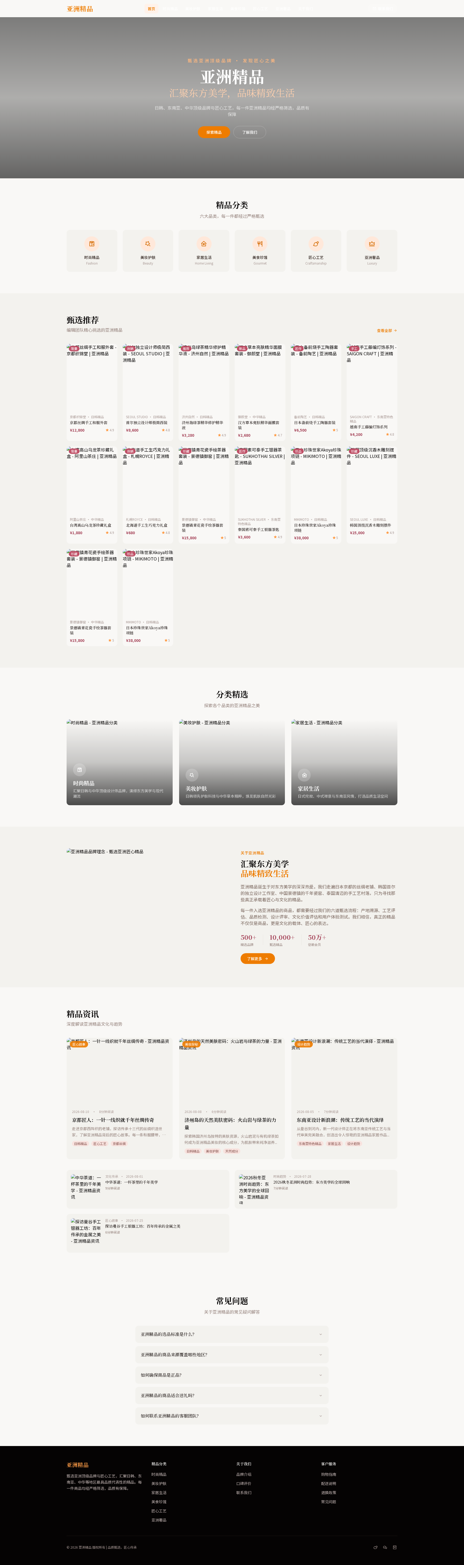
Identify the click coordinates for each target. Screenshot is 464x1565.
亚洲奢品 (283, 8)
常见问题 (328, 1501)
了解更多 (254, 958)
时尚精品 (170, 8)
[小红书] (394, 1547)
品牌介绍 (243, 1474)
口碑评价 (243, 1483)
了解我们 (249, 132)
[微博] (375, 1547)
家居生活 (215, 8)
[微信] (385, 1547)
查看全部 (384, 330)
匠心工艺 (260, 8)
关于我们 (305, 8)
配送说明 (328, 1483)
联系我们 (385, 8)
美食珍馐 (237, 8)
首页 (151, 8)
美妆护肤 (192, 8)
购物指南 (328, 1474)
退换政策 (328, 1492)
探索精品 (214, 132)
